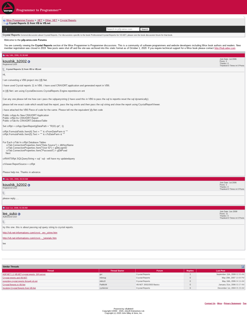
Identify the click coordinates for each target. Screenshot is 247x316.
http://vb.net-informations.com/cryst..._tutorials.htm (30, 238)
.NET (39, 20)
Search (145, 29)
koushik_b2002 (15, 61)
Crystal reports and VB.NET (15, 278)
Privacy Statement (232, 303)
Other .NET (51, 20)
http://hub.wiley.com (224, 48)
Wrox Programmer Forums (20, 20)
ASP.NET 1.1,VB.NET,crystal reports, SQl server (24, 274)
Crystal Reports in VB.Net (14, 284)
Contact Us (210, 303)
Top (244, 303)
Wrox (219, 303)
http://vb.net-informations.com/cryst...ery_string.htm (30, 232)
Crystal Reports (68, 20)
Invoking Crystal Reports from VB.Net (19, 288)
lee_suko (10, 213)
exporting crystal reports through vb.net (20, 281)
